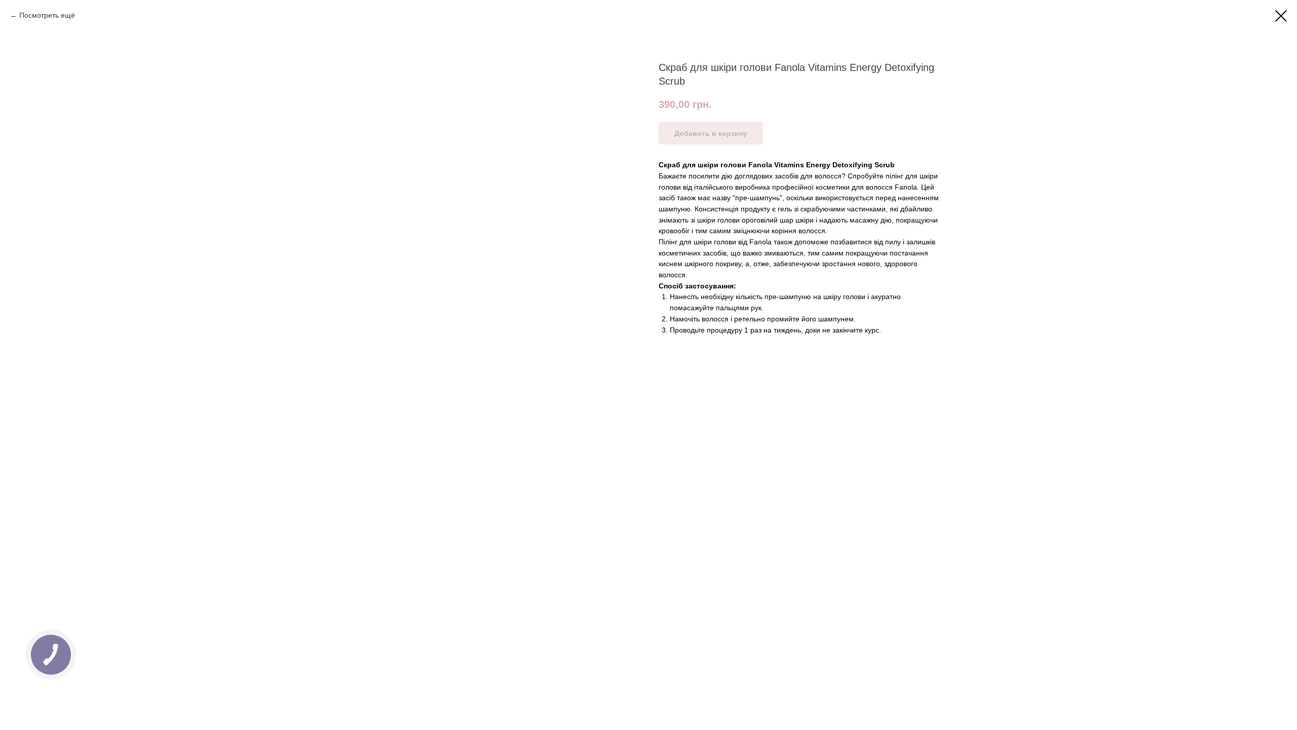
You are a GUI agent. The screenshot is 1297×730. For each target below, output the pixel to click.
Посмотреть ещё (47, 15)
